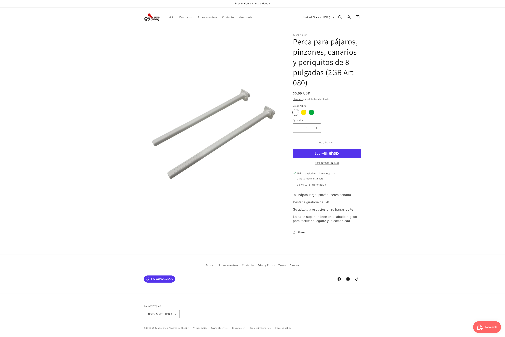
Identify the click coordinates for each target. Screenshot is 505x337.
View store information (311, 184)
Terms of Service (288, 265)
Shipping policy (283, 328)
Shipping (298, 98)
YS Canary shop (160, 328)
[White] (295, 112)
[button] (340, 17)
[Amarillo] (303, 112)
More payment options (327, 162)
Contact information (260, 328)
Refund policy (239, 328)
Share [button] (301, 232)
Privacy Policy (266, 265)
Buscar (210, 265)
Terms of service (219, 328)
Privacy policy (200, 328)
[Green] (311, 112)
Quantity (298, 120)
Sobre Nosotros (228, 265)
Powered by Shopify (178, 328)
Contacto (248, 265)
